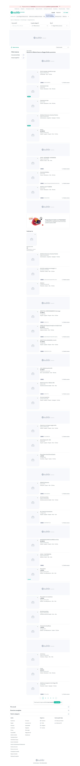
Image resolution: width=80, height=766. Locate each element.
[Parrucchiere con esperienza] (48, 603)
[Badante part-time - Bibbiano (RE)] (48, 388)
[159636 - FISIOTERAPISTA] (48, 560)
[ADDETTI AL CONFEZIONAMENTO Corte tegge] (48, 317)
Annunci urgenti (14, 57)
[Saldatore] (48, 289)
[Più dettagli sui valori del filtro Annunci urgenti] (18, 57)
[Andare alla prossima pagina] (56, 698)
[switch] (23, 55)
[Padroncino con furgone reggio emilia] (48, 431)
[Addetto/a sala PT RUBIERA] (48, 192)
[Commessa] (48, 660)
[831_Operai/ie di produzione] (48, 517)
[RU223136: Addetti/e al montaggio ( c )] (48, 274)
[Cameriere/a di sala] (48, 92)
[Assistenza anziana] (48, 503)
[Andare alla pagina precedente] (40, 698)
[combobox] (21, 25)
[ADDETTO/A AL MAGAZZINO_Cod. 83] (48, 346)
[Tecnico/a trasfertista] (48, 403)
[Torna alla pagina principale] (18, 12)
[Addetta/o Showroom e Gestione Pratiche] (48, 121)
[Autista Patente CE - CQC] (48, 446)
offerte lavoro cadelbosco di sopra (35, 16)
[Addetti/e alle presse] (48, 488)
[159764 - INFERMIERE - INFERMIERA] (48, 163)
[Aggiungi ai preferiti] (38, 72)
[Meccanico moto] (32, 242)
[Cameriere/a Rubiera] (48, 178)
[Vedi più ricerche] (68, 16)
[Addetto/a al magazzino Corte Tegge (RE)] (48, 688)
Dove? (51, 23)
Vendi (66, 12)
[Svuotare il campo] (66, 25)
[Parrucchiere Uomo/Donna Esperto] (48, 460)
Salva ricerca (16, 47)
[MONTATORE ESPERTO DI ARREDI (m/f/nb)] (48, 545)
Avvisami (58, 702)
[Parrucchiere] (48, 574)
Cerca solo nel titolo (15, 55)
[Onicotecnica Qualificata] (48, 632)
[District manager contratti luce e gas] (48, 77)
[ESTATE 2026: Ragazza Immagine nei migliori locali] (48, 331)
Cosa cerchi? (14, 23)
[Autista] (48, 135)
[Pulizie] (48, 674)
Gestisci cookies (14, 734)
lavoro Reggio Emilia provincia (22, 16)
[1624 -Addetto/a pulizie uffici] (48, 374)
